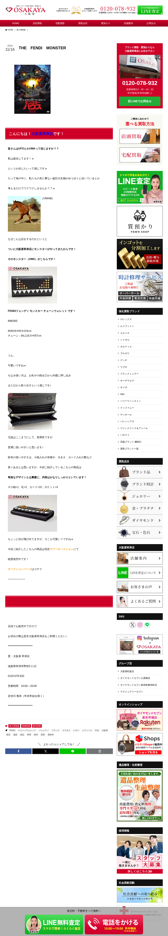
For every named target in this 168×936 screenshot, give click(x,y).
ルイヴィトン (127, 326)
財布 (36, 735)
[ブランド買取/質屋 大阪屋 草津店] (26, 10)
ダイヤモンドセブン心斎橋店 (135, 678)
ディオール (126, 414)
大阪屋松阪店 (127, 671)
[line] (147, 625)
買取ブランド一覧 (129, 448)
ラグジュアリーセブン (131, 691)
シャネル (124, 339)
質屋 (43, 735)
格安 (8, 735)
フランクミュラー (129, 373)
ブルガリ (124, 353)
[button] (18, 751)
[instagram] (140, 625)
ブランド (56, 730)
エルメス (124, 333)
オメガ (123, 387)
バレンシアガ (127, 421)
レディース (87, 730)
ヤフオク (66, 730)
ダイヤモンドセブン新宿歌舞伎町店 (138, 685)
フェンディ (44, 730)
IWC (122, 394)
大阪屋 (105, 730)
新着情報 (26, 726)
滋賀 (15, 735)
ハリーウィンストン (130, 401)
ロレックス (126, 319)
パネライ (124, 435)
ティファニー (127, 407)
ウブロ (123, 367)
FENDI (12, 730)
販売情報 (37, 726)
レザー (76, 730)
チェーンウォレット (27, 730)
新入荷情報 (14, 726)
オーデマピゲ (127, 380)
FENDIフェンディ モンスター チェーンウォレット (51, 601)
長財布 (51, 735)
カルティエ (126, 346)
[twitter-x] (132, 625)
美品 (22, 735)
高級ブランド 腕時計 (131, 441)
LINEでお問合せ (141, 101)
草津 (29, 735)
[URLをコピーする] (99, 751)
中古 (97, 730)
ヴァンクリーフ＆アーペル (134, 428)
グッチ (123, 360)
